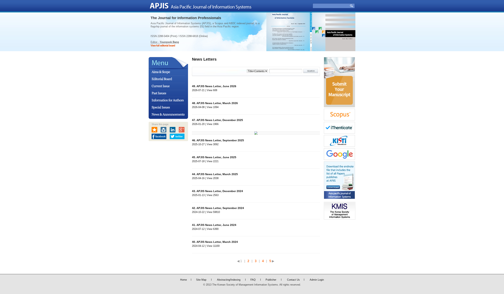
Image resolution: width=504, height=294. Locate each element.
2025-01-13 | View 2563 (217, 193)
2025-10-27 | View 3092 (218, 142)
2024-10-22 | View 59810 (218, 210)
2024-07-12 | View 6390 (214, 226)
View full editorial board (163, 45)
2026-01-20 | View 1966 (217, 122)
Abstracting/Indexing (228, 279)
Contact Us (293, 279)
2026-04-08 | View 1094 (215, 105)
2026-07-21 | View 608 (214, 88)
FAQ (253, 279)
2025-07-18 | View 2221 (214, 159)
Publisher (271, 279)
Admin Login (317, 279)
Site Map (201, 279)
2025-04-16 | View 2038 (215, 176)
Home (183, 279)
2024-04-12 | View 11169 (215, 243)
